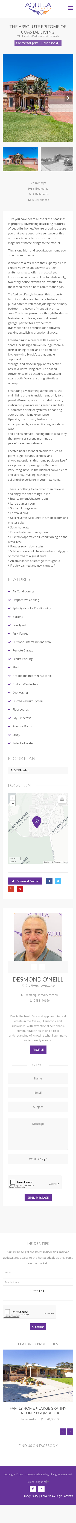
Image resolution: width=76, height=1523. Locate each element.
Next (68, 97)
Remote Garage (23, 650)
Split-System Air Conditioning (32, 608)
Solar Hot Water (23, 743)
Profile (38, 1050)
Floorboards (21, 709)
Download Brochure (28, 881)
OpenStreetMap (60, 862)
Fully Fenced (20, 633)
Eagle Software (64, 1496)
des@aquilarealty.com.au (41, 995)
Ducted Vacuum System (28, 701)
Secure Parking (23, 659)
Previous (7, 97)
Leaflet (47, 862)
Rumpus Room (22, 726)
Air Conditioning (23, 591)
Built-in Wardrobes (25, 684)
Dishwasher (20, 693)
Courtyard (19, 625)
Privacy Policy (30, 1496)
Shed (16, 667)
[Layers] (62, 799)
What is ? (38, 1290)
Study (16, 735)
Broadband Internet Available (32, 676)
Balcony (18, 617)
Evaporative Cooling (26, 600)
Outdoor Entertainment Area (32, 642)
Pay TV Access (22, 718)
